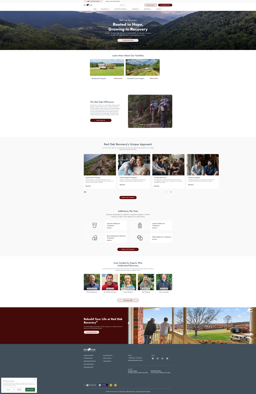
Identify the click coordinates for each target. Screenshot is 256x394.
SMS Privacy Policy (130, 391)
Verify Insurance (151, 5)
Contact (158, 9)
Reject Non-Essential (19, 390)
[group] (100, 171)
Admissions (135, 9)
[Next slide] (171, 192)
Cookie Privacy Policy (140, 391)
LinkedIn (167, 358)
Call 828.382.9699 (165, 5)
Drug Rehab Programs (88, 358)
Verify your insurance (107, 358)
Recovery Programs (120, 9)
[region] (19, 385)
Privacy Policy (122, 391)
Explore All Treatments (128, 249)
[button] (140, 124)
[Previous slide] (166, 192)
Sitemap (148, 391)
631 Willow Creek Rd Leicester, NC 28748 (138, 372)
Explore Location (118, 78)
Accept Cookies (30, 389)
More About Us (101, 120)
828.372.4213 (139, 357)
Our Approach (105, 9)
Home (94, 9)
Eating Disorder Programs (89, 364)
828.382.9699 (132, 357)
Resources (147, 9)
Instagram (157, 358)
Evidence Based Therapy (88, 367)
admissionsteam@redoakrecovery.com (135, 360)
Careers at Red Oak (107, 361)
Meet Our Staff (128, 300)
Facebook (152, 358)
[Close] (34, 379)
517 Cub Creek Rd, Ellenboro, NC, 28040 (160, 372)
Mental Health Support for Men (90, 361)
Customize (8, 389)
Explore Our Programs (128, 197)
